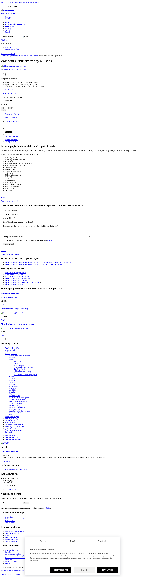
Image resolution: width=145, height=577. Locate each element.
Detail (3, 305)
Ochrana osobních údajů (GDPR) (23, 571)
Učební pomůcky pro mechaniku (16, 280)
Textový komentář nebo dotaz (13, 237)
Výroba (7, 535)
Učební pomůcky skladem (10, 451)
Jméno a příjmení (9, 218)
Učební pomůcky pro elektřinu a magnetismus (56, 262)
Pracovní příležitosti (11, 550)
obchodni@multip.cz (8, 13)
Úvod (3, 56)
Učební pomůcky (11, 56)
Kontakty (8, 563)
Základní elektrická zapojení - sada (16, 469)
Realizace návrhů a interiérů (14, 531)
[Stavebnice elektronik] (9, 297)
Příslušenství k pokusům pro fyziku (17, 276)
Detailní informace (11, 90)
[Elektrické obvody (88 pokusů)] (12, 313)
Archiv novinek (6, 461)
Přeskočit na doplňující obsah (29, 2)
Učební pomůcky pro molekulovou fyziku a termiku (22, 282)
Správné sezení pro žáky (13, 554)
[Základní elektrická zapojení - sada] (13, 66)
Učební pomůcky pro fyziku (28, 262)
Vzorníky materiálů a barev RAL (16, 558)
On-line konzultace (11, 541)
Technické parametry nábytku (15, 556)
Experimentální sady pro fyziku (51, 264)
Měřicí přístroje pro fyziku (14, 275)
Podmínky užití (6, 571)
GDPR (49, 240)
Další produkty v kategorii (9, 93)
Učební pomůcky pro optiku (14, 284)
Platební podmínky (11, 539)
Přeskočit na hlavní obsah (9, 2)
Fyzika (19, 56)
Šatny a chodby (10, 523)
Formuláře (8, 560)
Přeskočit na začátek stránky (10, 574)
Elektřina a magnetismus (30, 56)
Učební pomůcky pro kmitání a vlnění (17, 278)
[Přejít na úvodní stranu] (7, 10)
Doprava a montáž (11, 537)
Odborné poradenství (12, 533)
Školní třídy (9, 517)
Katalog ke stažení (11, 561)
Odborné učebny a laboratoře (15, 519)
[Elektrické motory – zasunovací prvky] (14, 328)
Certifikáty (8, 552)
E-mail (18, 222)
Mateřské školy (10, 521)
